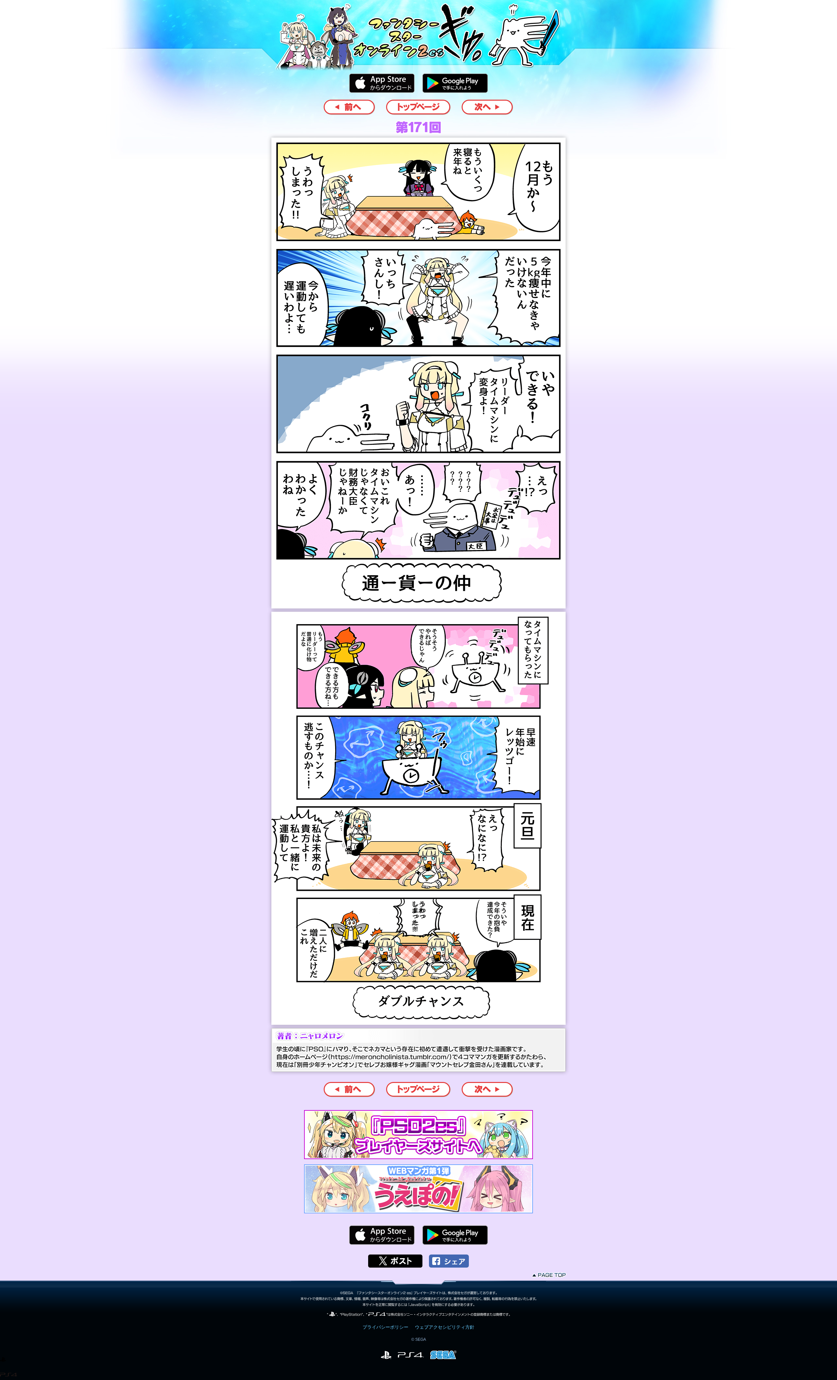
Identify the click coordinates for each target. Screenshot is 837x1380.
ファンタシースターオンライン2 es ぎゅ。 (418, 32)
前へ (349, 107)
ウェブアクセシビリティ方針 (444, 1327)
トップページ (418, 107)
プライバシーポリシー (385, 1327)
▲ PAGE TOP (549, 1275)
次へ (487, 107)
